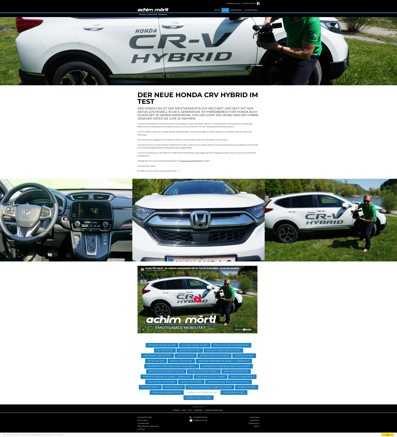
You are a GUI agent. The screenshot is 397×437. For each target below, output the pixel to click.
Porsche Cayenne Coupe (166, 392)
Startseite (176, 410)
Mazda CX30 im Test (181, 361)
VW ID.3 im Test (156, 361)
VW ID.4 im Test (185, 356)
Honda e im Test (244, 356)
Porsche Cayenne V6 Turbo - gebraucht (167, 377)
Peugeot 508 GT (150, 387)
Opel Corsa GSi (173, 387)
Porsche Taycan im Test (162, 345)
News (217, 10)
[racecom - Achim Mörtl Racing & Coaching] (66, 260)
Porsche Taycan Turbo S (204, 371)
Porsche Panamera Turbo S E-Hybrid (210, 387)
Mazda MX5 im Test (189, 350)
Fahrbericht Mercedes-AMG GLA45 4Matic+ (172, 366)
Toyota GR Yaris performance (231, 345)
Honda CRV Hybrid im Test (202, 392)
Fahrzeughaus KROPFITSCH (191, 161)
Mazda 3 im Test (247, 387)
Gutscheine (254, 417)
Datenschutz (254, 423)
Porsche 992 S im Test (198, 398)
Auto (225, 10)
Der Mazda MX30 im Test (157, 356)
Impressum (254, 420)
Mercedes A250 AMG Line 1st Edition (228, 382)
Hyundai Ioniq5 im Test (195, 345)
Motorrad (236, 10)
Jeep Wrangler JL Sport (210, 377)
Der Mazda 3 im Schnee (161, 382)
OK (387, 435)
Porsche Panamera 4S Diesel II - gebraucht (223, 361)
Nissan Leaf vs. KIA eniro (214, 356)
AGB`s (256, 426)
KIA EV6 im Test (165, 350)
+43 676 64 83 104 (200, 417)
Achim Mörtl (251, 10)
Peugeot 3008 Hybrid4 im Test (223, 350)
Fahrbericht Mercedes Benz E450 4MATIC (226, 366)
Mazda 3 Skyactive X (242, 377)
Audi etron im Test (234, 392)
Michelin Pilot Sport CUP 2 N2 (166, 371)
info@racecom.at (200, 420)
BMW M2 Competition (236, 371)
